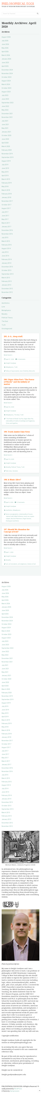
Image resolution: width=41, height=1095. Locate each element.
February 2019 (7, 183)
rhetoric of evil (31, 564)
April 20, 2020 (10, 407)
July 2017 (5, 212)
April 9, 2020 (9, 502)
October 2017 (6, 205)
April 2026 (5, 51)
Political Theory (7, 318)
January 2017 (6, 226)
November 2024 (7, 73)
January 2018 (6, 197)
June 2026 (5, 44)
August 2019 (6, 161)
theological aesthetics (12, 521)
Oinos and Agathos (12, 423)
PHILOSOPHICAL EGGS (18, 3)
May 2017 (5, 219)
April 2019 (5, 175)
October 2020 (6, 135)
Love (3, 307)
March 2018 (6, 190)
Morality (4, 314)
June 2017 (5, 216)
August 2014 (6, 248)
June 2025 (5, 62)
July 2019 (5, 165)
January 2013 (6, 285)
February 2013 (7, 281)
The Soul (5, 321)
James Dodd (10, 516)
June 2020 (5, 139)
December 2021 (7, 113)
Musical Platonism (16, 518)
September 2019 (7, 157)
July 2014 (5, 252)
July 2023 (5, 95)
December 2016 (7, 230)
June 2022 (5, 106)
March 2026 (6, 55)
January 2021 (6, 132)
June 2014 (5, 256)
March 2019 (6, 179)
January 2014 (6, 263)
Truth (4, 325)
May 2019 (5, 172)
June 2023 (5, 99)
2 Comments (21, 502)
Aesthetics (6, 303)
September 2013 (7, 274)
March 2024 (6, 84)
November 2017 (7, 201)
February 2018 (7, 194)
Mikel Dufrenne (18, 516)
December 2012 (7, 288)
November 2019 (7, 154)
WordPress (18, 1089)
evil (7, 564)
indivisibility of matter (12, 421)
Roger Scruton (27, 518)
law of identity (24, 371)
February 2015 (7, 245)
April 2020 (5, 143)
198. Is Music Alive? (12, 480)
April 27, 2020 (10, 359)
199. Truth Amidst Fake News (17, 432)
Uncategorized (7, 328)
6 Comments (21, 359)
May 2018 (5, 186)
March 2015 (6, 241)
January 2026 (6, 59)
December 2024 (7, 70)
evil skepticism (22, 564)
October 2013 (6, 270)
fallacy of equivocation (12, 371)
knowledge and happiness (27, 421)
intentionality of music (25, 514)
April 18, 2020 (10, 459)
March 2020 (6, 146)
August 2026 (6, 37)
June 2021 (5, 124)
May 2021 (5, 128)
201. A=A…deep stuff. (13, 336)
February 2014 (7, 259)
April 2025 (5, 66)
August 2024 (6, 81)
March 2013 (6, 278)
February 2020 (7, 150)
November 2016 (7, 234)
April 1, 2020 (9, 552)
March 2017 (6, 223)
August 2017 (6, 208)
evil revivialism (13, 564)
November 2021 (7, 117)
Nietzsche (32, 371)
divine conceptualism (12, 514)
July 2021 (5, 121)
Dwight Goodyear (11, 363)
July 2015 (5, 237)
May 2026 (5, 48)
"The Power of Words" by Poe (14, 419)
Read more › (8, 355)
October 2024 (6, 77)
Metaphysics (6, 310)
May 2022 (5, 110)
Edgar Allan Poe (28, 419)
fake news (9, 471)
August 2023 (6, 92)
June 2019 (5, 168)
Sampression (14, 1091)
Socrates (15, 471)
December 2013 (7, 267)
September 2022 (7, 103)
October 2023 (6, 88)
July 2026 (5, 41)
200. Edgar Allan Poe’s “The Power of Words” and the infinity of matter (19, 382)
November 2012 (7, 292)
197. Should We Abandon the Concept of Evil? (17, 530)
